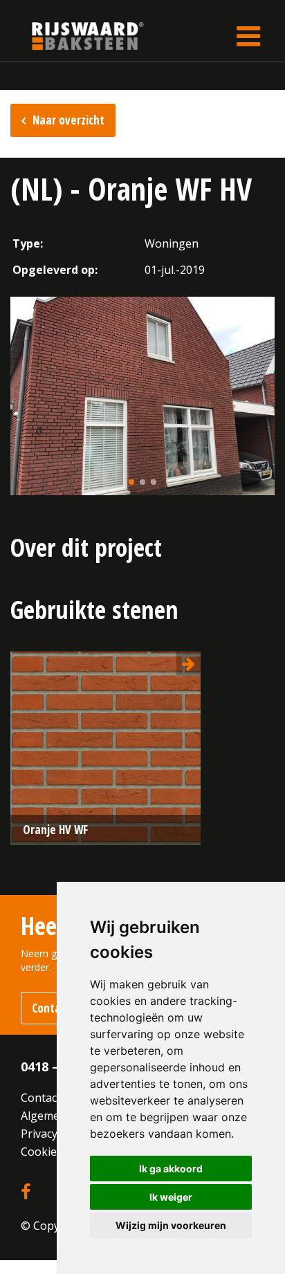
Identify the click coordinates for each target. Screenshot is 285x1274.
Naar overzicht (68, 120)
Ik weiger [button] (170, 1197)
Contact (41, 1097)
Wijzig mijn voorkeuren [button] (171, 1225)
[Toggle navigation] (248, 35)
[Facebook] (25, 1192)
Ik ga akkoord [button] (171, 1168)
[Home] (77, 36)
